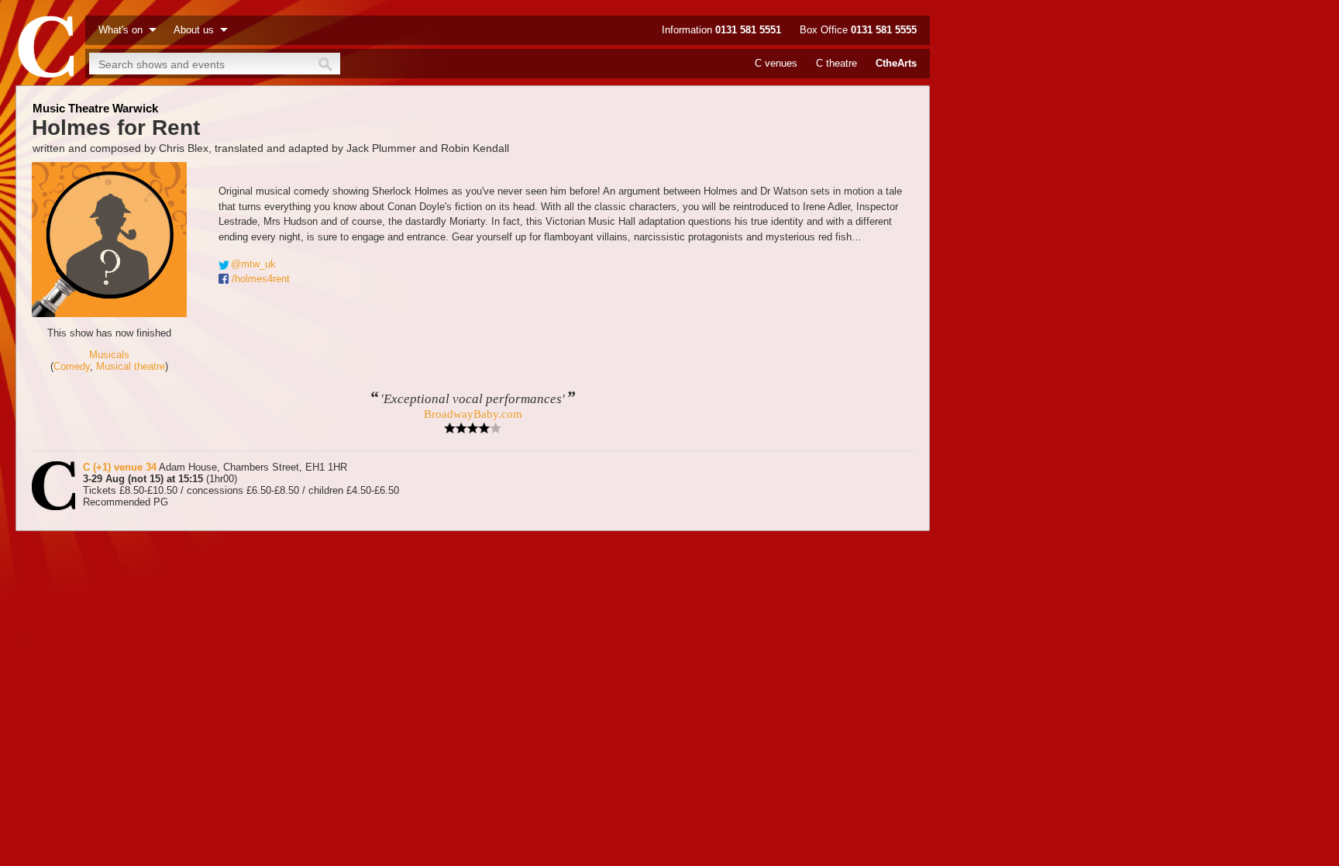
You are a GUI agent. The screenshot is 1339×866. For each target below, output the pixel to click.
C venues (776, 63)
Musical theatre (130, 366)
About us (194, 30)
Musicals (109, 355)
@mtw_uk (253, 264)
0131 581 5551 (748, 30)
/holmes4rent (261, 279)
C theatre (836, 63)
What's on (120, 30)
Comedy (71, 366)
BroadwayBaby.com (473, 414)
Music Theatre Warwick (95, 108)
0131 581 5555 (884, 30)
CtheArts (896, 63)
